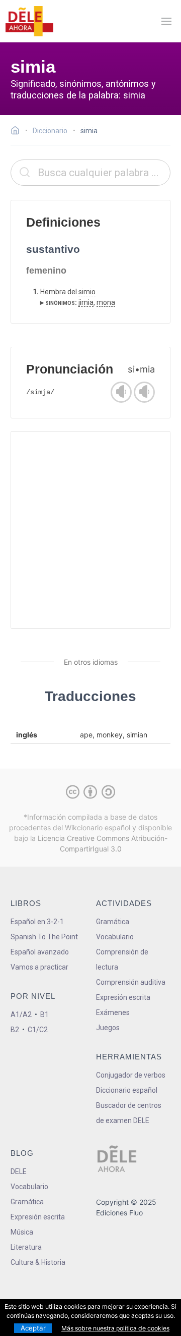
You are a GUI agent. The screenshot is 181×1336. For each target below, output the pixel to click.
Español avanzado (40, 952)
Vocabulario (115, 937)
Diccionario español (126, 1090)
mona (106, 302)
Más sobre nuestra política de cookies (115, 1328)
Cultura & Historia (38, 1262)
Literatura (26, 1247)
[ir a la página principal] (29, 21)
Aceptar (33, 1328)
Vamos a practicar (39, 967)
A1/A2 (21, 1014)
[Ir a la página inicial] (18, 132)
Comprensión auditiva (130, 982)
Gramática (112, 922)
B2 (15, 1030)
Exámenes (113, 1012)
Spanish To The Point (44, 937)
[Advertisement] (90, 530)
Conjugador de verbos (130, 1075)
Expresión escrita (123, 997)
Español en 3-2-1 (37, 922)
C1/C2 (38, 1030)
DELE (19, 1171)
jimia (86, 302)
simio (87, 292)
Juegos (108, 1028)
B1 (44, 1014)
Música (22, 1232)
